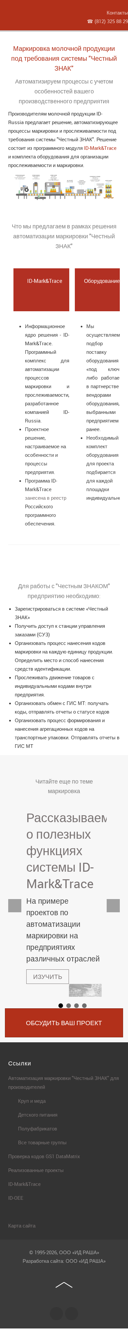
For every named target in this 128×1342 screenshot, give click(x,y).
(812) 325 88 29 (111, 21)
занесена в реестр (45, 497)
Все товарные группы (42, 1142)
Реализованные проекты (36, 1170)
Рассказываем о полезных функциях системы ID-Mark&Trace (68, 850)
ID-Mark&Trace (100, 148)
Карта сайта (21, 1225)
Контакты (117, 12)
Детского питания (37, 1114)
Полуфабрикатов (37, 1128)
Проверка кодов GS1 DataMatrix (44, 1156)
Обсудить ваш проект (64, 1023)
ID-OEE (15, 1197)
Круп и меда (32, 1100)
